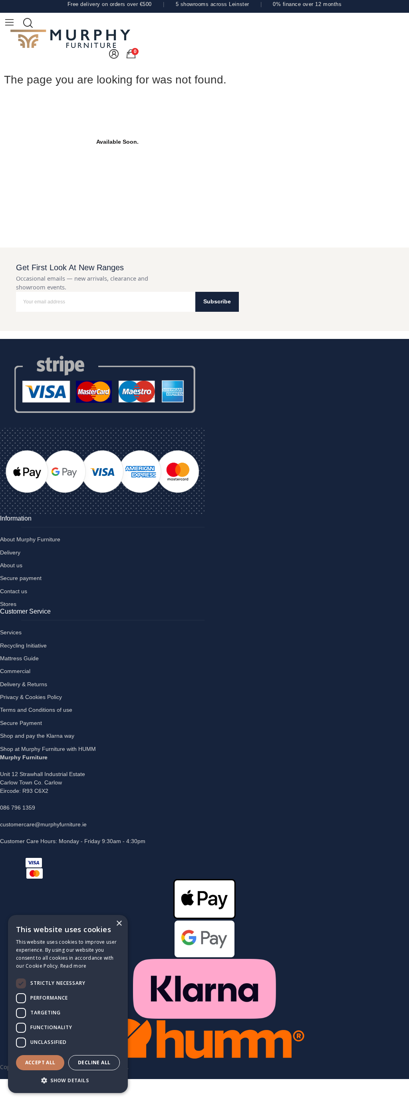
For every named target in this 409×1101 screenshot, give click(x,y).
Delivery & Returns (23, 684)
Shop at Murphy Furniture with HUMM (48, 749)
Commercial (15, 671)
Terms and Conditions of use (36, 710)
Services (11, 632)
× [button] (119, 924)
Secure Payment (21, 723)
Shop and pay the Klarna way (37, 736)
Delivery (10, 552)
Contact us (13, 591)
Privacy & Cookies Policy (31, 697)
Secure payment (21, 578)
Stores (8, 604)
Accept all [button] (40, 1062)
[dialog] (68, 1004)
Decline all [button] (94, 1062)
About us (11, 565)
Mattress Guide (19, 658)
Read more (73, 965)
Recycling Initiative (23, 645)
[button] (68, 1080)
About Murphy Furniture (30, 539)
